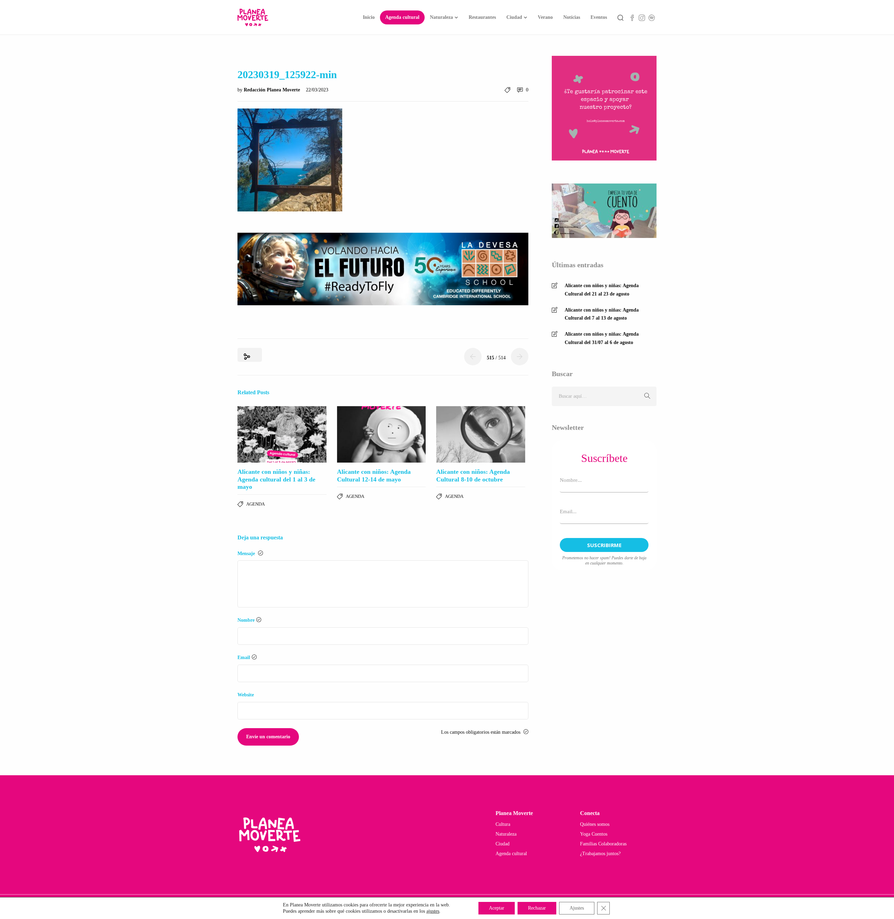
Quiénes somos (594, 824)
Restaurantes (482, 17)
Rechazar (537, 908)
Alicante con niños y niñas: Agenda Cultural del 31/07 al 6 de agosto (602, 338)
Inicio (369, 17)
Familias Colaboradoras (603, 843)
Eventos (599, 17)
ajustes (432, 911)
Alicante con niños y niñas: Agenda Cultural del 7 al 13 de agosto (602, 314)
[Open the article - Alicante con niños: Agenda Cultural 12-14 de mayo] (381, 434)
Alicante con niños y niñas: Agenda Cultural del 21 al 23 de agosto (602, 290)
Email (243, 657)
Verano (545, 17)
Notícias (571, 17)
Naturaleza (441, 17)
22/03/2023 (317, 89)
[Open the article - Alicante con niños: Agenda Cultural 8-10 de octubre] (480, 434)
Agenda (255, 504)
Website (245, 694)
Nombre (246, 620)
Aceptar (496, 908)
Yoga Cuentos (593, 834)
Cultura (503, 824)
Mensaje (246, 553)
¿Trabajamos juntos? (600, 853)
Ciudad (514, 17)
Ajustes (577, 908)
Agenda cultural (402, 17)
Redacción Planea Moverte (272, 89)
